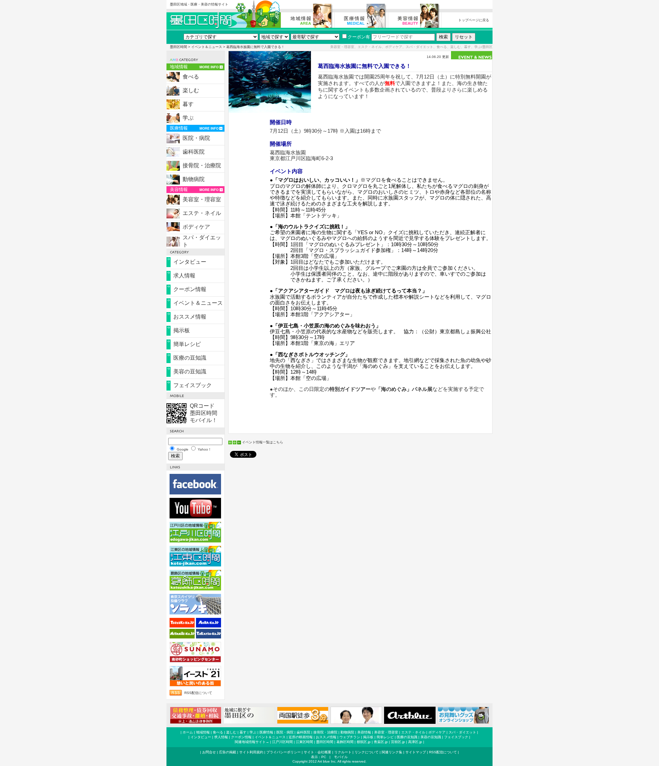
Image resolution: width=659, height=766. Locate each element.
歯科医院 (194, 152)
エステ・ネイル (202, 213)
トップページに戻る (473, 20)
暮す (188, 104)
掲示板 (181, 330)
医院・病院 (196, 138)
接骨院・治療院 (202, 165)
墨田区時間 (178, 47)
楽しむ (191, 90)
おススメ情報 (189, 317)
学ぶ (188, 118)
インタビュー (189, 262)
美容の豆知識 (189, 371)
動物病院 (194, 179)
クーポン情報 (189, 289)
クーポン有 (359, 36)
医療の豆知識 (189, 358)
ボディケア (196, 227)
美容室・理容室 (202, 199)
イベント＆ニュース (206, 47)
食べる (191, 77)
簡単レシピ (187, 344)
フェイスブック (192, 385)
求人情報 (184, 275)
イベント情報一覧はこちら (262, 442)
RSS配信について (198, 693)
